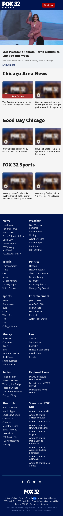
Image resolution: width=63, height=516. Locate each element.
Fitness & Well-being (39, 349)
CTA (4, 273)
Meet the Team (10, 425)
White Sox (7, 315)
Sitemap (6, 444)
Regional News (39, 372)
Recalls (32, 357)
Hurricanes (34, 246)
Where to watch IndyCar (37, 433)
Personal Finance (10, 353)
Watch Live (48, 5)
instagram (28, 481)
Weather (35, 220)
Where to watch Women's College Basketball (37, 450)
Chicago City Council (39, 288)
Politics (34, 261)
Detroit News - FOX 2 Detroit (39, 384)
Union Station (9, 288)
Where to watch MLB (39, 421)
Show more (8, 64)
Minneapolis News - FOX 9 (39, 391)
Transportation (9, 265)
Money (7, 334)
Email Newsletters (11, 414)
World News (8, 232)
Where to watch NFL (39, 411)
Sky (4, 322)
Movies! (33, 315)
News (6, 220)
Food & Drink (35, 311)
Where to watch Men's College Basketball (37, 440)
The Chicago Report (39, 273)
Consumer (7, 342)
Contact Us (7, 418)
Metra (5, 277)
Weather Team (36, 238)
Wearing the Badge (11, 384)
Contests (6, 422)
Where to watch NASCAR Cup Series (38, 426)
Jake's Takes (35, 300)
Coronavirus (35, 342)
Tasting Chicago (10, 387)
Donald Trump (36, 277)
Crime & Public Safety (13, 236)
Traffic (6, 261)
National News (9, 228)
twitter (34, 481)
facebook (22, 481)
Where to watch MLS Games (39, 464)
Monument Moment (12, 391)
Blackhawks (8, 304)
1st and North (9, 376)
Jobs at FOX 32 (9, 429)
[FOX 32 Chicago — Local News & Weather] (11, 5)
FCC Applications (10, 440)
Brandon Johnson (37, 284)
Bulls (4, 307)
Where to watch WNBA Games (37, 458)
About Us (8, 403)
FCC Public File (9, 437)
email (40, 481)
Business (6, 338)
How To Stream (10, 407)
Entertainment (39, 296)
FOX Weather (35, 249)
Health (33, 334)
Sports (6, 296)
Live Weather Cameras (35, 226)
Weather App (35, 242)
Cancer (32, 338)
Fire (4, 318)
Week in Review (10, 380)
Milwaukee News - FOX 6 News (38, 378)
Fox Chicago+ (36, 307)
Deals (5, 345)
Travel (5, 269)
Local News (8, 225)
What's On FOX (36, 304)
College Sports (9, 326)
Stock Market (9, 364)
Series (6, 372)
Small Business (9, 360)
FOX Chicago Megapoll (8, 248)
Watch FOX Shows (38, 318)
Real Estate (8, 357)
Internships (7, 433)
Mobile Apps (8, 411)
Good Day (7, 239)
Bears (5, 300)
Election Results (37, 269)
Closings (33, 235)
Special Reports (10, 243)
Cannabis (33, 345)
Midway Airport (9, 284)
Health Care (35, 353)
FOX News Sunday (11, 253)
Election (33, 265)
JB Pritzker (34, 280)
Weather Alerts (36, 231)
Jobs (4, 349)
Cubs (4, 311)
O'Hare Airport (9, 280)
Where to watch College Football (37, 416)
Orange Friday (9, 395)
